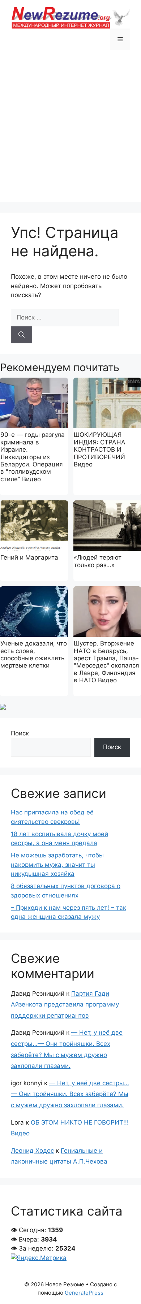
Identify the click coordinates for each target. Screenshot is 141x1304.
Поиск (20, 733)
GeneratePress (84, 1292)
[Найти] (21, 335)
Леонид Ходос (32, 1150)
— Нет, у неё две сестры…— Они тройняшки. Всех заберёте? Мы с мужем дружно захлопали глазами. (70, 1094)
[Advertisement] (70, 131)
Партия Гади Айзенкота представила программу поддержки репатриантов (65, 1004)
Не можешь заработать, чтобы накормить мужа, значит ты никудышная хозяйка (57, 864)
